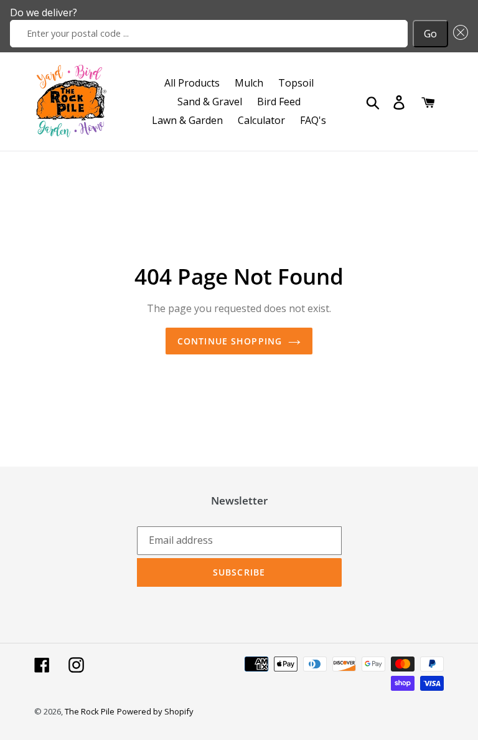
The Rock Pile (90, 711)
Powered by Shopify (155, 711)
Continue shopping (229, 341)
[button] (458, 33)
